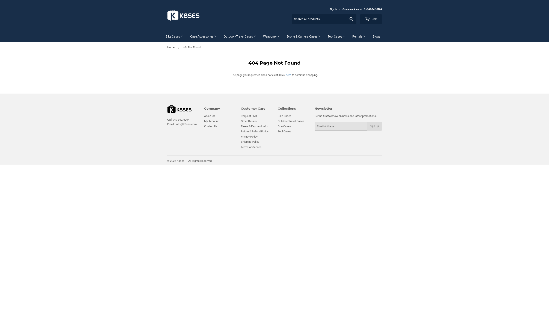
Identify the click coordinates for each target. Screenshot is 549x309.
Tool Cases (335, 36)
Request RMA (249, 116)
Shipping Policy (250, 141)
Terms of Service (251, 147)
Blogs (376, 36)
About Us (209, 116)
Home (171, 47)
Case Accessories (202, 36)
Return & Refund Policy (254, 131)
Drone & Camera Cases (302, 36)
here (288, 75)
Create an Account (352, 9)
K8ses (180, 160)
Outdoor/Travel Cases (238, 36)
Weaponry (270, 36)
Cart (374, 19)
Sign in (333, 9)
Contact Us (210, 126)
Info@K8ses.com (182, 124)
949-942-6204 (374, 9)
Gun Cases (284, 126)
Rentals (357, 36)
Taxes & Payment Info (254, 126)
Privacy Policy (249, 136)
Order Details (249, 121)
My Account (211, 121)
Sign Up (374, 126)
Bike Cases (173, 36)
